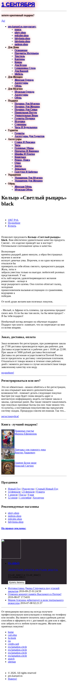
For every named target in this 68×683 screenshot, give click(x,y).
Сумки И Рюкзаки (25, 142)
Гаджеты (19, 133)
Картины (20, 59)
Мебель (19, 73)
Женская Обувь (23, 186)
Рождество (28, 488)
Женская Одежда (24, 79)
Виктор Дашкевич (25, 452)
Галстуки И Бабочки (26, 171)
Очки (18, 162)
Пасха (22, 494)
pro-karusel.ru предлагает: (22, 26)
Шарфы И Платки (25, 153)
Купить (12, 225)
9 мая (31, 494)
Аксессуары (21, 82)
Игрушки (20, 121)
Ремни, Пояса (22, 159)
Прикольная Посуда (26, 112)
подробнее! (7, 372)
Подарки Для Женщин (27, 106)
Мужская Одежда (24, 91)
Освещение (21, 50)
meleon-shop (21, 44)
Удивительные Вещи (26, 115)
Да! (3, 20)
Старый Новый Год (47, 488)
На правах (7, 528)
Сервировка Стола (25, 68)
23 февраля (28, 491)
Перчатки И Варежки (27, 151)
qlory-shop (20, 32)
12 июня (12, 497)
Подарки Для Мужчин (27, 103)
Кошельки (20, 156)
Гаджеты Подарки (25, 118)
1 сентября (18, 4)
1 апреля (12, 494)
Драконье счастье (24, 430)
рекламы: (20, 528)
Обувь (18, 85)
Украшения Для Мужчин (29, 177)
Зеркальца (20, 168)
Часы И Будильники (26, 127)
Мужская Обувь (23, 189)
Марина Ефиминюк (26, 433)
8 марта (40, 491)
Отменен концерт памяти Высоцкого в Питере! (34, 594)
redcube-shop (22, 35)
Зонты (18, 165)
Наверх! (12, 678)
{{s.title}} (13, 563)
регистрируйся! (10, 416)
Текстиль (20, 56)
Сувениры (20, 124)
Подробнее (14, 222)
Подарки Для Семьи (26, 109)
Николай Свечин (24, 465)
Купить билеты (16, 582)
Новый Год (14, 488)
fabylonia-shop (22, 38)
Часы (17, 145)
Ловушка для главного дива (30, 449)
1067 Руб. (13, 220)
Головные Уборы (24, 148)
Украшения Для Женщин (29, 180)
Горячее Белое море (25, 462)
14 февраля (14, 491)
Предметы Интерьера (27, 53)
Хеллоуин (38, 497)
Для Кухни (21, 65)
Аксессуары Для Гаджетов (29, 136)
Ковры (18, 62)
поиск (18, 29)
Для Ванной (21, 70)
